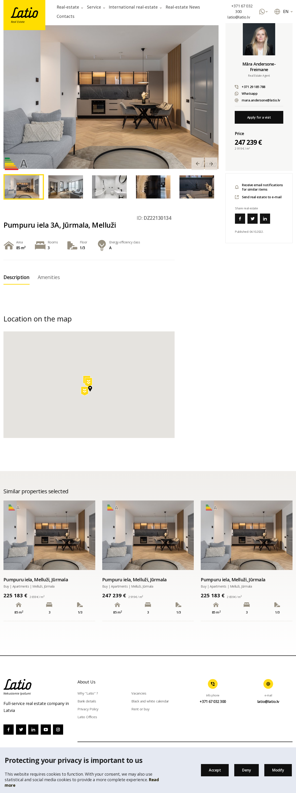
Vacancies (138, 693)
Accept (215, 770)
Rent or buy (140, 709)
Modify (278, 770)
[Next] (211, 163)
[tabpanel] (111, 97)
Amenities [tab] (49, 277)
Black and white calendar (150, 701)
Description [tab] (16, 277)
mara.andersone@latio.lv (261, 100)
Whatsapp (249, 93)
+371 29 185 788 (253, 87)
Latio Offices (87, 716)
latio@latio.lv (238, 17)
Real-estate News (183, 7)
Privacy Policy (88, 709)
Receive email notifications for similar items (262, 187)
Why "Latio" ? (87, 693)
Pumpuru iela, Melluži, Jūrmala (35, 579)
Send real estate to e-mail (261, 197)
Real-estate (68, 7)
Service (94, 7)
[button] (89, 383)
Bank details (86, 701)
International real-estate (133, 7)
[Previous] (197, 163)
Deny (246, 770)
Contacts (65, 16)
